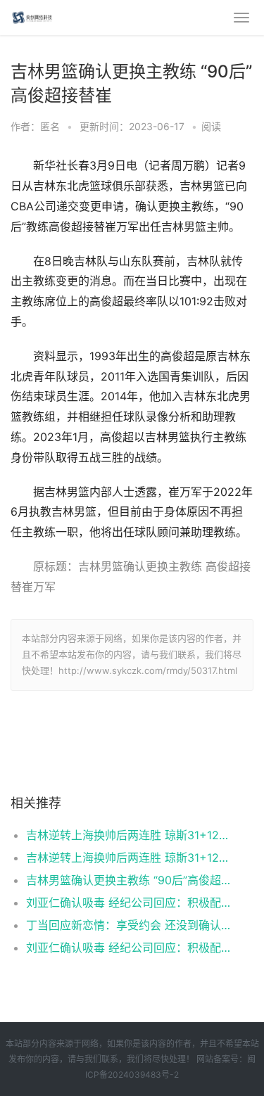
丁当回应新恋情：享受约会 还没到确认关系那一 (128, 925)
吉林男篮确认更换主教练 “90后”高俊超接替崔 (128, 880)
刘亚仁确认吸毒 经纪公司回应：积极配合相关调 (128, 903)
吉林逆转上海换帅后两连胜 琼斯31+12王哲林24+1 (128, 835)
